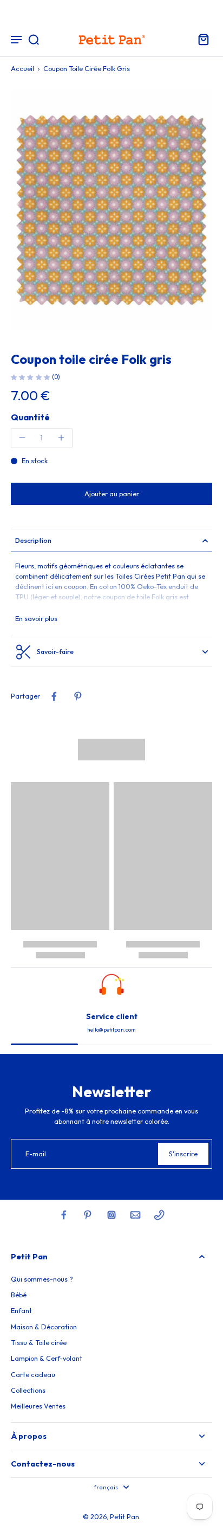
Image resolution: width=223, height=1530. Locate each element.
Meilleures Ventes (38, 1405)
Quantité (30, 417)
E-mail (35, 1153)
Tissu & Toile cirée (39, 1342)
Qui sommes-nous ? (42, 1279)
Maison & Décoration (44, 1326)
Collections (28, 1390)
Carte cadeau (33, 1374)
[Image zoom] (111, 209)
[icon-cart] (200, 39)
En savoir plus (36, 618)
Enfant (21, 1310)
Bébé (19, 1294)
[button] (111, 494)
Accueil (22, 68)
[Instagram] (111, 1215)
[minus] (22, 438)
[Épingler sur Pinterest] (78, 696)
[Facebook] (64, 1215)
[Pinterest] (88, 1215)
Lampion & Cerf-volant (46, 1358)
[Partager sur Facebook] (54, 696)
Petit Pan (124, 1516)
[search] (33, 39)
